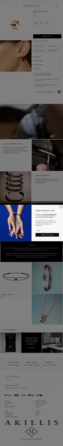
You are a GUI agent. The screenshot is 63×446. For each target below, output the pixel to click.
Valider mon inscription (47, 234)
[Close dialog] (61, 206)
